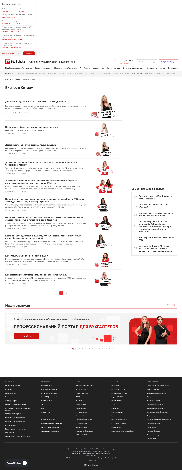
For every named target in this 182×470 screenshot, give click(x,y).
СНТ (42, 404)
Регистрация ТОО (82, 393)
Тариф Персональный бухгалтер (158, 385)
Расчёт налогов (95, 73)
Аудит (127, 73)
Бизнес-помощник (43, 68)
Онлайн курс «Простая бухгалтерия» (18, 436)
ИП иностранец (81, 412)
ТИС (86, 73)
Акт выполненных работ (49, 393)
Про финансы (116, 416)
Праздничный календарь (85, 431)
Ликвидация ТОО (82, 404)
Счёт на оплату (10, 425)
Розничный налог (82, 416)
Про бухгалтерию (117, 412)
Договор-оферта (11, 401)
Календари (173, 68)
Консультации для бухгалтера (157, 412)
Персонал (69, 73)
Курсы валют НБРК (118, 389)
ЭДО (113, 404)
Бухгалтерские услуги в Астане (16, 429)
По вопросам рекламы (13, 385)
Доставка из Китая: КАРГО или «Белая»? (154, 205)
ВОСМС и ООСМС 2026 (119, 393)
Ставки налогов (81, 423)
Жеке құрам (171, 73)
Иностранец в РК (46, 401)
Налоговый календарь (48, 420)
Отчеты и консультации (49, 389)
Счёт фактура (45, 412)
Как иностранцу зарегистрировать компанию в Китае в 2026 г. (156, 214)
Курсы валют (116, 385)
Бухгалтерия (51, 73)
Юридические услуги (156, 68)
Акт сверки (44, 416)
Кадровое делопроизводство (157, 416)
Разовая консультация (84, 420)
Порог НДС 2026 (117, 397)
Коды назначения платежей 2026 (122, 431)
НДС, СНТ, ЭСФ (117, 73)
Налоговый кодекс (153, 431)
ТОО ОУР (79, 401)
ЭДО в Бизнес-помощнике (50, 431)
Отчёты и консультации (133, 68)
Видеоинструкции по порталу (15, 421)
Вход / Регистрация (168, 62)
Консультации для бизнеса (156, 408)
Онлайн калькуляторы (155, 404)
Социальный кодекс (154, 435)
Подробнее (28, 53)
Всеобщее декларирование (92, 68)
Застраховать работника (85, 385)
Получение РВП (116, 427)
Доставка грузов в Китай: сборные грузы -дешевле (156, 197)
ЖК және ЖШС (159, 73)
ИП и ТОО (61, 73)
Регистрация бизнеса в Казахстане (159, 420)
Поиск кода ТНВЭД (153, 427)
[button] (168, 305)
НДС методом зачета (118, 423)
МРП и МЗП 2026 (82, 435)
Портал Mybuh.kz (46, 385)
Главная (21, 73)
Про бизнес (115, 408)
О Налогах (78, 73)
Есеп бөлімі (148, 73)
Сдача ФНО (106, 73)
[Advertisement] (154, 126)
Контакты (8, 397)
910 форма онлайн (153, 401)
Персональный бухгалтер (65, 68)
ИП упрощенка (81, 389)
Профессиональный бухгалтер (18, 68)
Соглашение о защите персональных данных (18, 409)
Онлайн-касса (152, 439)
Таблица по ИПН (81, 427)
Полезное (9, 73)
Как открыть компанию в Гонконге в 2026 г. (157, 238)
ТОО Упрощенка (81, 397)
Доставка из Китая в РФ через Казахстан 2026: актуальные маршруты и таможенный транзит (156, 248)
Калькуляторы (113, 68)
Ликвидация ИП (81, 408)
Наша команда (10, 393)
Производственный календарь (51, 423)
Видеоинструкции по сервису (15, 417)
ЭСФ (42, 408)
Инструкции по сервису (13, 414)
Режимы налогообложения (35, 73)
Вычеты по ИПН (116, 401)
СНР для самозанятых (119, 420)
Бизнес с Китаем (136, 73)
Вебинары (8, 389)
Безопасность (10, 433)
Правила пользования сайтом (15, 404)
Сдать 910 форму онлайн (49, 397)
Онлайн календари (153, 423)
